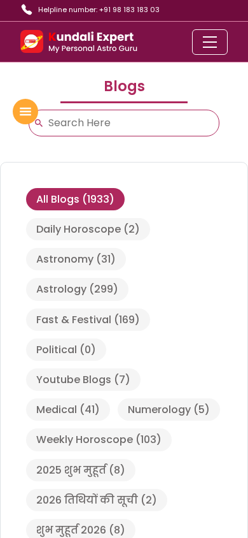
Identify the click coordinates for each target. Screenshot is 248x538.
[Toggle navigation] (210, 42)
